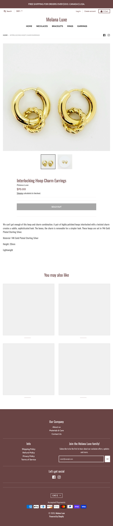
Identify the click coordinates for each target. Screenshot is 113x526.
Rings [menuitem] (70, 26)
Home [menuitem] (29, 26)
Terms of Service (28, 459)
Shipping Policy (28, 449)
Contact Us (57, 434)
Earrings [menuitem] (82, 26)
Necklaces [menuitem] (42, 26)
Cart (105, 11)
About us (57, 427)
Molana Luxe (56, 19)
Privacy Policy (29, 456)
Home (5, 35)
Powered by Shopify (56, 516)
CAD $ (18, 11)
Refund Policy (29, 452)
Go (107, 459)
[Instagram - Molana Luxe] (108, 35)
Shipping (20, 193)
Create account (90, 11)
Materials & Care (56, 430)
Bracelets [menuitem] (57, 26)
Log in (78, 11)
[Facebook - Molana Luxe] (104, 35)
